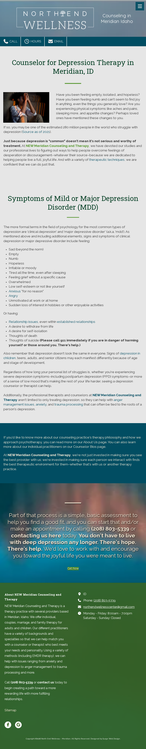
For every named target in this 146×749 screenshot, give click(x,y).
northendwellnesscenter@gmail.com (109, 607)
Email (58, 41)
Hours (35, 41)
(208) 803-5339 (105, 600)
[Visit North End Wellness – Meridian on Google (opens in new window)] (18, 725)
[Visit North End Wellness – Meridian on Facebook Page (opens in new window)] (8, 725)
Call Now (73, 568)
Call (13, 41)
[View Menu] (140, 6)
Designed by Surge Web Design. (105, 739)
